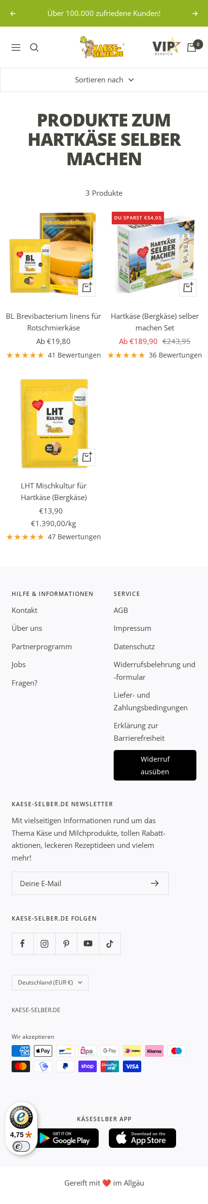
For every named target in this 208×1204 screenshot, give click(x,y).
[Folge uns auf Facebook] (22, 943)
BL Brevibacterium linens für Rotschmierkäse (53, 321)
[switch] (21, 1146)
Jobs (19, 664)
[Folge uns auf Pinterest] (66, 943)
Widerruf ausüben (155, 765)
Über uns (27, 628)
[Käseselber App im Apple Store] (143, 1138)
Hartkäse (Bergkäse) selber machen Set (155, 321)
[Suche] (34, 47)
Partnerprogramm (42, 646)
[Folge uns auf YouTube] (88, 943)
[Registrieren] (155, 883)
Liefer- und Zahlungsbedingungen (151, 701)
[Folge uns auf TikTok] (109, 943)
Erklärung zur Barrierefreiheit (139, 731)
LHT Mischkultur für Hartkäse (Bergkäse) (54, 491)
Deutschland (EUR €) (45, 982)
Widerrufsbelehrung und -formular (154, 670)
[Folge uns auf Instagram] (44, 943)
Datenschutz (134, 646)
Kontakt (24, 610)
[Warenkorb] (191, 47)
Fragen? (24, 683)
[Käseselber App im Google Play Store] (65, 1138)
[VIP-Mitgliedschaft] (158, 45)
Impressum (132, 628)
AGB (121, 610)
